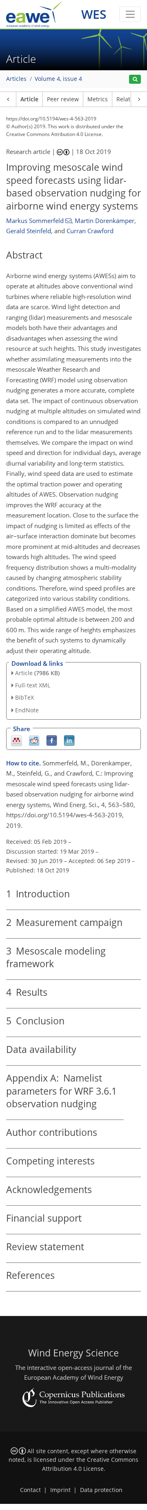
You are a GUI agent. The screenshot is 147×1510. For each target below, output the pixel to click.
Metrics (97, 99)
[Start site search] (135, 79)
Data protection (101, 1490)
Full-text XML (32, 685)
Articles (16, 79)
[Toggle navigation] (130, 14)
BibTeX (24, 697)
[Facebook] (51, 740)
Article (29, 99)
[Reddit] (34, 740)
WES (94, 14)
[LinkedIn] (69, 740)
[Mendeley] (16, 740)
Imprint (60, 1490)
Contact (30, 1490)
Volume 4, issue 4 (58, 79)
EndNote (27, 710)
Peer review (63, 99)
